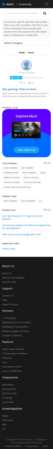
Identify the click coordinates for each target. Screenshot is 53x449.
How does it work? (11, 366)
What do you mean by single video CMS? (21, 234)
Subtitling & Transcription (15, 326)
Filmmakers (8, 384)
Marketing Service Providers (16, 322)
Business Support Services (15, 331)
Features (6, 357)
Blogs (5, 415)
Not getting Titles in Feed (19, 89)
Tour (4, 362)
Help (4, 299)
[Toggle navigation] (47, 4)
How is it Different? (12, 370)
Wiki (4, 424)
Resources (7, 420)
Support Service (10, 304)
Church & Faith (9, 393)
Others (16, 78)
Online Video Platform (13, 349)
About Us (7, 273)
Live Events (8, 402)
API (4, 428)
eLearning (7, 397)
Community (25, 4)
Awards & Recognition (13, 277)
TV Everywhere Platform (14, 353)
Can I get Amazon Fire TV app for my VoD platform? (22, 217)
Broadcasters (9, 388)
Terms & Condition (13, 446)
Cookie (45, 446)
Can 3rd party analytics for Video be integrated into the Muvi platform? (26, 227)
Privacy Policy (8, 248)
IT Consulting (8, 317)
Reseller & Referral (12, 335)
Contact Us (7, 295)
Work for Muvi (9, 281)
